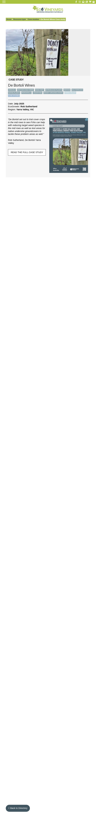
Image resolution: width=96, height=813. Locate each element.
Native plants (14, 93)
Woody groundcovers (53, 93)
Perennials (26, 93)
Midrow (67, 90)
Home (8, 19)
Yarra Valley (70, 93)
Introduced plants (54, 90)
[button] (93, 1)
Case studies (33, 19)
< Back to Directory (17, 808)
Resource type (19, 19)
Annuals (12, 90)
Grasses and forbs (25, 90)
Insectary (39, 90)
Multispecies (77, 90)
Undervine (37, 93)
